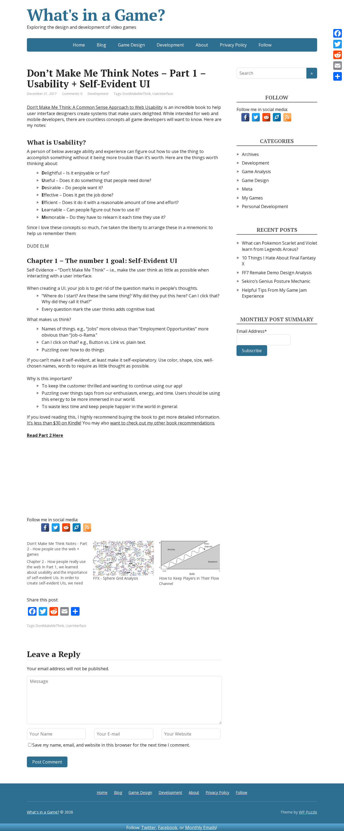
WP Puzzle (308, 812)
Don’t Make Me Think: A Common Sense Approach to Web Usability (95, 107)
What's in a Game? (96, 15)
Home (79, 45)
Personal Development (265, 206)
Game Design (131, 45)
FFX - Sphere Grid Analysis (115, 578)
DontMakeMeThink (137, 93)
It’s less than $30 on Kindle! (54, 423)
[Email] (337, 65)
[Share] (337, 76)
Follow (265, 45)
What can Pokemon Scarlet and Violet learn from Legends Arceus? (279, 246)
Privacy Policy (233, 45)
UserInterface (162, 93)
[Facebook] (337, 33)
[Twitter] (337, 44)
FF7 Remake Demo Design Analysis (277, 273)
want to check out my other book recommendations (162, 423)
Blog (101, 45)
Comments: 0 (72, 93)
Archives (250, 154)
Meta (247, 189)
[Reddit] (337, 54)
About (202, 45)
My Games (252, 198)
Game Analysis (256, 171)
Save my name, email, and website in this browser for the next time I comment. (111, 745)
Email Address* (251, 331)
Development (170, 45)
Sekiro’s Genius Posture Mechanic (276, 281)
